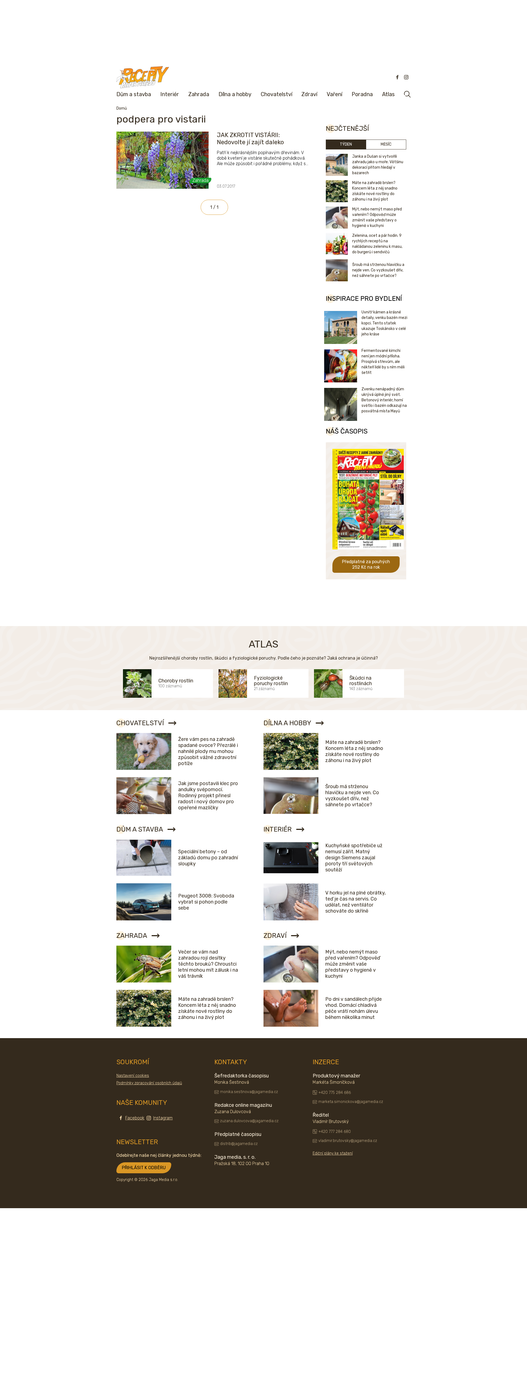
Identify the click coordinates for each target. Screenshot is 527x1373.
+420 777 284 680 (334, 1131)
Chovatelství (276, 94)
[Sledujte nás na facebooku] (397, 77)
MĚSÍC (386, 144)
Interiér (169, 94)
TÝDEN (346, 144)
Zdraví (309, 94)
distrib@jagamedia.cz (239, 1143)
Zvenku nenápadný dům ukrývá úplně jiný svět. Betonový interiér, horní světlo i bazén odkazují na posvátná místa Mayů (384, 400)
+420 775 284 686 (334, 1092)
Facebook (134, 1118)
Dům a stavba (133, 94)
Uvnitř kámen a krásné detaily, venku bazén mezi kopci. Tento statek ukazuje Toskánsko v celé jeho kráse (384, 323)
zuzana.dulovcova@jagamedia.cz (249, 1121)
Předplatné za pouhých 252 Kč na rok (366, 564)
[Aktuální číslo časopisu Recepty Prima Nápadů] (368, 553)
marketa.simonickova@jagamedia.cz (350, 1101)
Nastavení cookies (132, 1075)
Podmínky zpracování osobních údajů (149, 1083)
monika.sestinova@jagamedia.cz (249, 1091)
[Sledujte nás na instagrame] (406, 77)
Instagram (163, 1118)
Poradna (362, 94)
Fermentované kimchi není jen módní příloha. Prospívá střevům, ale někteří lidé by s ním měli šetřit (383, 361)
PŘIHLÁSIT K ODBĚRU (144, 1167)
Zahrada (198, 94)
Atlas (388, 94)
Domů (121, 108)
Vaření (334, 94)
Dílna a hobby (234, 94)
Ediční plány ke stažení (333, 1153)
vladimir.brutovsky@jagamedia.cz (347, 1140)
